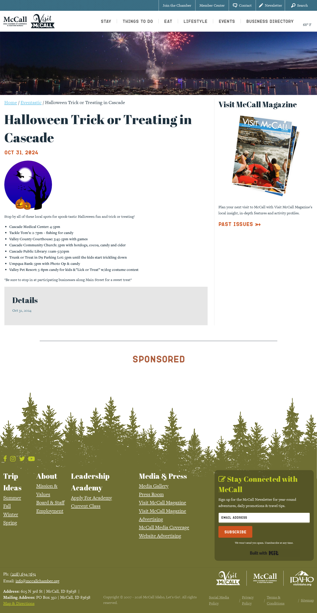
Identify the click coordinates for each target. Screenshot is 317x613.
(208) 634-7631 (23, 574)
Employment (49, 510)
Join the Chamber (177, 5)
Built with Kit (264, 553)
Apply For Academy (91, 497)
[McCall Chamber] (15, 20)
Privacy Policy (248, 600)
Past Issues (235, 224)
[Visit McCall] (228, 578)
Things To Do (137, 21)
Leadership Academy (90, 482)
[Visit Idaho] (302, 578)
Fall (7, 505)
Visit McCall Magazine (162, 502)
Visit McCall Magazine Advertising (162, 515)
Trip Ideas (12, 482)
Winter (10, 514)
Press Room (151, 494)
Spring (10, 522)
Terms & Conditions (275, 600)
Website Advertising (160, 535)
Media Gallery (153, 485)
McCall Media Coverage (164, 527)
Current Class (85, 505)
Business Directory (270, 21)
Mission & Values (47, 490)
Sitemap (307, 600)
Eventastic (31, 102)
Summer (12, 497)
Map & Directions (19, 603)
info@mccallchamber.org (37, 581)
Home (10, 102)
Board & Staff (50, 502)
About (46, 476)
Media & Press (163, 476)
